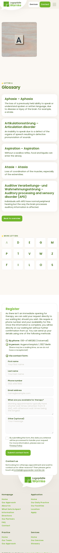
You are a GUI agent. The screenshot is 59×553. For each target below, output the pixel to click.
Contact (6, 526)
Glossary (35, 544)
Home (5, 499)
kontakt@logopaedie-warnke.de (29, 470)
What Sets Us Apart (11, 509)
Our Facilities (37, 506)
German (34, 4)
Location (35, 509)
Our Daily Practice (40, 502)
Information (8, 512)
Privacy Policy (16, 445)
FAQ (4, 522)
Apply (34, 512)
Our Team (7, 540)
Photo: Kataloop (9, 55)
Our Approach (9, 502)
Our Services (37, 540)
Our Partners (8, 519)
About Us (6, 506)
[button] (54, 4)
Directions (7, 516)
